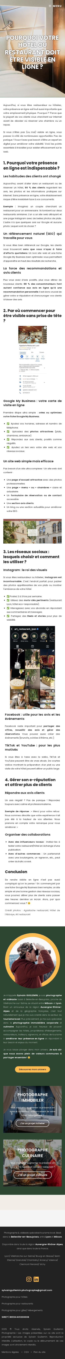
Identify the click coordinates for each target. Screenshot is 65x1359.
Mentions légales (10, 1352)
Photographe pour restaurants (17, 1303)
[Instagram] (28, 1279)
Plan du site (39, 1352)
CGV (26, 1352)
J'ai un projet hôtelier (32, 1123)
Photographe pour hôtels (15, 1297)
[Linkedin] (36, 1279)
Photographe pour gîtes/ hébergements (22, 1310)
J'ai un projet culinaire (32, 1175)
